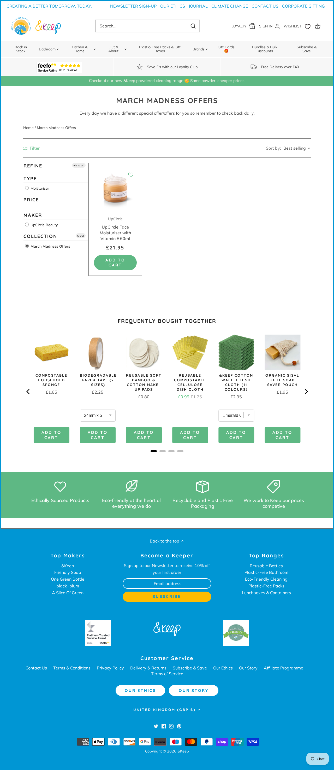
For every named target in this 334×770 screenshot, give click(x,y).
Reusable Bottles (266, 565)
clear (80, 235)
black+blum (67, 585)
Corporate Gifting (303, 6)
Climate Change (229, 6)
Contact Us (265, 6)
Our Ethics (172, 6)
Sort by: (273, 148)
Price (31, 200)
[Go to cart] (318, 26)
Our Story (248, 667)
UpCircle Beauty (43, 225)
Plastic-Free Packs (266, 585)
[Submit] (193, 26)
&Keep (67, 565)
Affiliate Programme (283, 667)
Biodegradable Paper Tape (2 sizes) (98, 380)
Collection (40, 236)
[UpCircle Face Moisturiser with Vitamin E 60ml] (115, 190)
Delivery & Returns (148, 667)
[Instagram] (171, 725)
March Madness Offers (49, 246)
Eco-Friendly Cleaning (266, 579)
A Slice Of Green (68, 592)
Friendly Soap (67, 572)
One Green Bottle (67, 579)
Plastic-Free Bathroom (266, 572)
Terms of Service (167, 673)
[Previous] (28, 391)
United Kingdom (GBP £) (164, 710)
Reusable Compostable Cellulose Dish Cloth (190, 382)
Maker (32, 215)
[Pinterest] (179, 725)
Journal (198, 6)
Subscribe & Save (190, 667)
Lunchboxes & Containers (266, 592)
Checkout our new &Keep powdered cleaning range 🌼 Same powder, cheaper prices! (167, 80)
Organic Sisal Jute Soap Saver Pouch (282, 380)
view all (78, 165)
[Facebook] (164, 725)
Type (30, 179)
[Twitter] (156, 725)
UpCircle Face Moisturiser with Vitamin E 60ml (115, 229)
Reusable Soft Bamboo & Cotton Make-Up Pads (144, 382)
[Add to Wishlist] (130, 174)
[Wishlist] (298, 26)
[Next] (306, 391)
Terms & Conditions (72, 667)
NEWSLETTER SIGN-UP (133, 6)
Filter (34, 148)
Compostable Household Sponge (51, 380)
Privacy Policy (110, 667)
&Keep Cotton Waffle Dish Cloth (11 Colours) (236, 382)
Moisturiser (39, 188)
